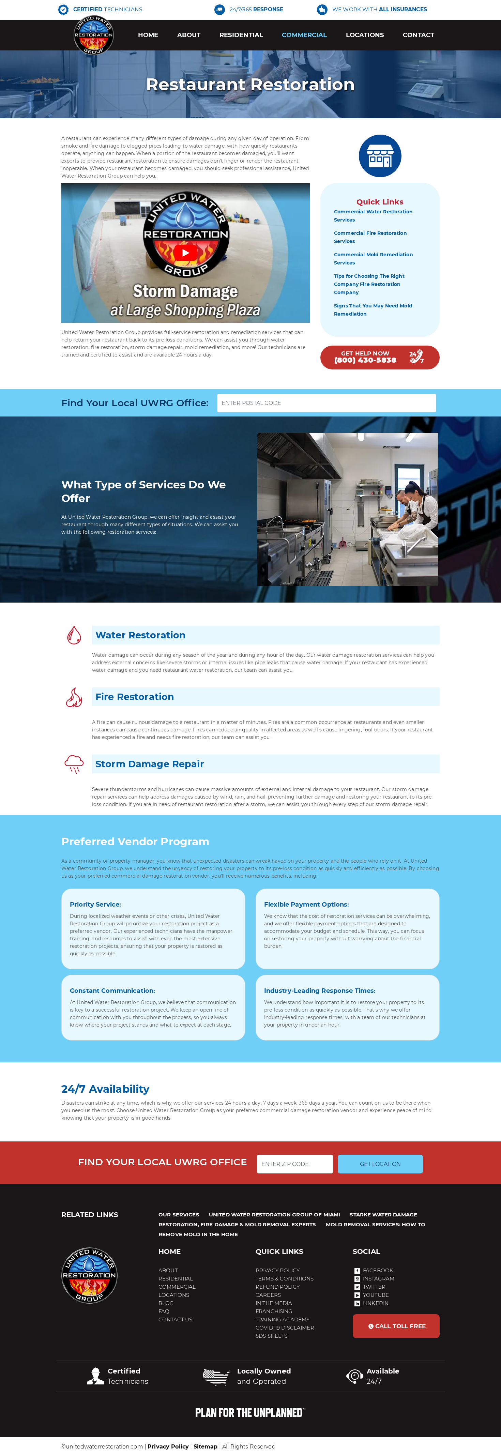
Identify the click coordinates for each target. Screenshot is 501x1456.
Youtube (376, 1295)
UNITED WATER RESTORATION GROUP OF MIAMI (274, 1214)
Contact (418, 35)
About (189, 35)
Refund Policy (278, 1287)
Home (148, 35)
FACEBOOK (378, 1270)
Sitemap (206, 1446)
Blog (166, 1303)
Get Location (380, 1164)
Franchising (274, 1311)
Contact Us (175, 1319)
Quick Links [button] (280, 1251)
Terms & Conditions (285, 1278)
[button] (396, 1326)
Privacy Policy (278, 1270)
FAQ (163, 1311)
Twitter (374, 1287)
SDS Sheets (271, 1336)
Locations (365, 35)
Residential (241, 35)
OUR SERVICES (178, 1214)
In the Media (274, 1303)
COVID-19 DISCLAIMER (285, 1327)
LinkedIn (376, 1303)
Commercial (304, 35)
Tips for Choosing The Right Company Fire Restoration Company (369, 284)
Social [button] (366, 1251)
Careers (268, 1295)
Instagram (378, 1278)
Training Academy (282, 1319)
